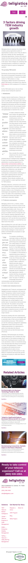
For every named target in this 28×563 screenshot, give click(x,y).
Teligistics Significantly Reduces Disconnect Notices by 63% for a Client (13, 418)
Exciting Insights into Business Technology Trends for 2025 (10, 391)
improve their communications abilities (11, 164)
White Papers (13, 519)
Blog (11, 516)
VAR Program (13, 513)
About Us (20, 508)
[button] (26, 17)
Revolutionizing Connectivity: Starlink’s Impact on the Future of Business (13, 446)
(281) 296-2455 (6, 490)
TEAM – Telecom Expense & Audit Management (5, 520)
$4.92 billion (4, 84)
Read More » (4, 399)
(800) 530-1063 (6, 487)
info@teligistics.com (7, 493)
